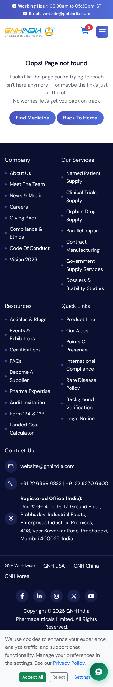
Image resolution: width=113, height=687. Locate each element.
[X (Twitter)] (73, 596)
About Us (20, 173)
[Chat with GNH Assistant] (99, 672)
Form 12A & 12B (27, 413)
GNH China (86, 566)
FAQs (16, 361)
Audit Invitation (27, 402)
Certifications (25, 349)
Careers (19, 206)
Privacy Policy (69, 663)
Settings (82, 677)
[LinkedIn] (39, 596)
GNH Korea (17, 576)
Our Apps (77, 330)
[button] (102, 32)
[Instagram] (56, 596)
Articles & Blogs (28, 319)
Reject (58, 677)
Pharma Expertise (30, 391)
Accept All (32, 677)
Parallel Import (83, 230)
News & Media (26, 195)
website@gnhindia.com (59, 13)
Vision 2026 (23, 259)
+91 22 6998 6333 (41, 483)
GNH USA (54, 566)
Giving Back (23, 217)
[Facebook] (22, 596)
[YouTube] (91, 596)
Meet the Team (27, 184)
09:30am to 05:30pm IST (59, 6)
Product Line (80, 319)
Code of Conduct (30, 248)
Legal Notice (80, 418)
